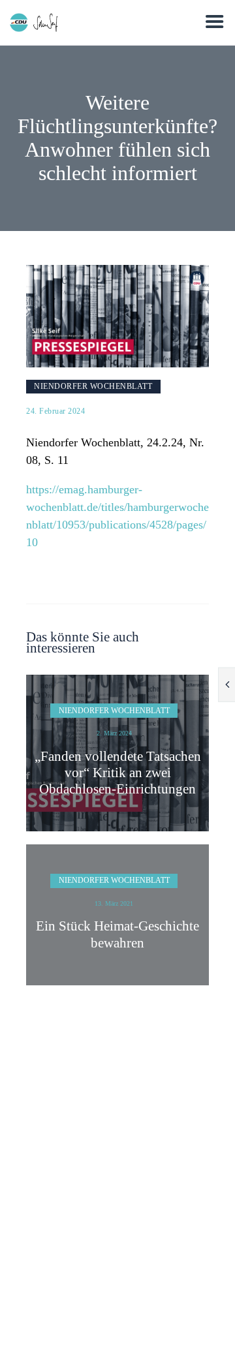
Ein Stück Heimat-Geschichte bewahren (117, 934)
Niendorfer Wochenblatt (93, 386)
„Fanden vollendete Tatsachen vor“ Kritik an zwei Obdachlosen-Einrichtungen (118, 772)
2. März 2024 (114, 733)
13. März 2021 (114, 903)
